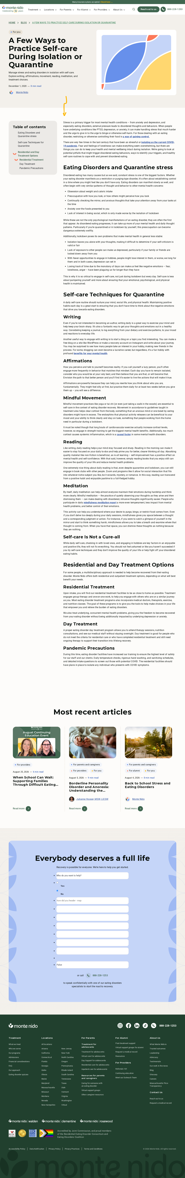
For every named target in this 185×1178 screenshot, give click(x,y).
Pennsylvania (67, 1066)
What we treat (15, 1044)
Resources (120, 1056)
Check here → (106, 2)
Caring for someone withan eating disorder (92, 1084)
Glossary (153, 1074)
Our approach (14, 1070)
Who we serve (15, 1049)
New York (65, 1053)
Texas (63, 1083)
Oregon (64, 1061)
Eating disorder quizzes (18, 1074)
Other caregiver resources (93, 1095)
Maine (44, 1079)
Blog (24, 22)
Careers (153, 1079)
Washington (66, 1100)
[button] (34, 9)
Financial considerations (19, 1061)
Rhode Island (67, 1070)
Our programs (14, 1053)
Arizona (44, 1049)
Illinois (44, 1074)
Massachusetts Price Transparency (159, 1084)
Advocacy (154, 1057)
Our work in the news (159, 1066)
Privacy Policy (54, 1149)
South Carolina (67, 1074)
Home (12, 22)
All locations (46, 1044)
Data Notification (37, 1149)
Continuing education (124, 1073)
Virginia (64, 1096)
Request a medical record (126, 1052)
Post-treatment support (125, 1043)
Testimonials (155, 1061)
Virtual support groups (91, 1090)
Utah (63, 1087)
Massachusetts (48, 1087)
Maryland (45, 1083)
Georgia (44, 1066)
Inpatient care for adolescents (94, 1069)
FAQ (10, 1066)
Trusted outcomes (157, 1049)
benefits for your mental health (90, 353)
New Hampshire (48, 1105)
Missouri (45, 1092)
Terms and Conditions (93, 1149)
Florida (44, 1061)
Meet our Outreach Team (126, 1077)
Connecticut (46, 1057)
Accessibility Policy (17, 1149)
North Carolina (67, 1057)
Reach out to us (148, 9)
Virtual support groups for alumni (129, 1047)
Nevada (44, 1100)
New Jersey (66, 1049)
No (62, 894)
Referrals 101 (121, 1069)
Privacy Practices (72, 1149)
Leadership (154, 1053)
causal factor (124, 434)
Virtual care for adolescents (93, 1056)
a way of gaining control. (136, 136)
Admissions (14, 1057)
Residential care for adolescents (95, 1065)
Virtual (64, 1105)
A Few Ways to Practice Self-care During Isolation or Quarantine (74, 22)
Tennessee (66, 1079)
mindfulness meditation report (100, 502)
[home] (12, 9)
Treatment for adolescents (93, 1052)
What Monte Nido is (158, 1044)
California (45, 1053)
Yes (62, 886)
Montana (45, 1096)
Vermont (65, 1092)
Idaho (43, 1070)
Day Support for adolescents (94, 1060)
